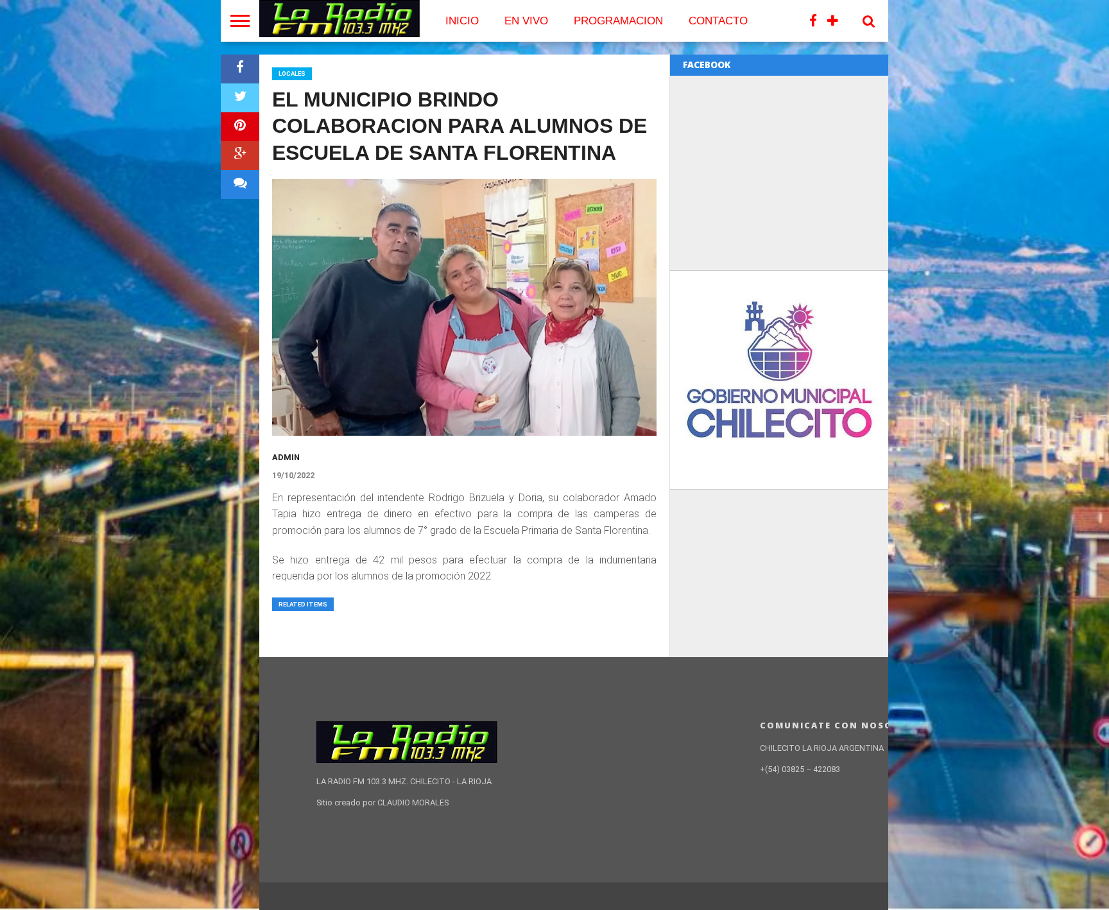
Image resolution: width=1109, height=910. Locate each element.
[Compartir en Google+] (240, 155)
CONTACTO (718, 21)
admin (286, 457)
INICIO (462, 21)
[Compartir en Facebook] (240, 69)
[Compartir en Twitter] (240, 97)
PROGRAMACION (618, 21)
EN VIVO (526, 21)
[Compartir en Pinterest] (240, 126)
